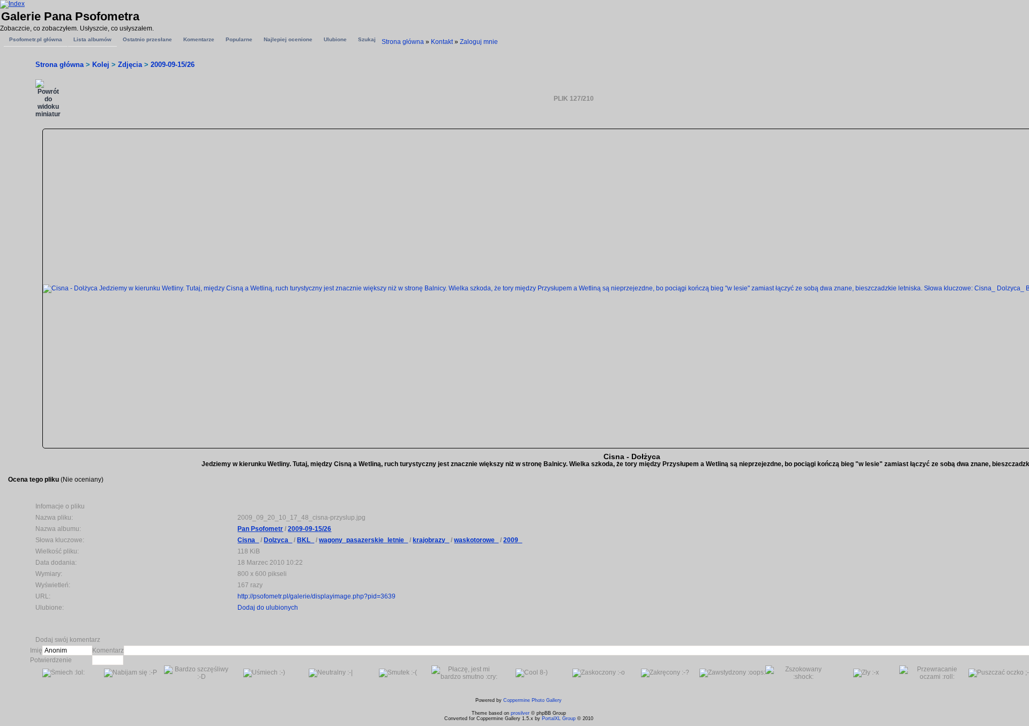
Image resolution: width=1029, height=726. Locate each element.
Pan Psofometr (260, 529)
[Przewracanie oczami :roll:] (932, 672)
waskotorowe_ (476, 540)
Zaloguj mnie (479, 42)
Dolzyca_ (278, 540)
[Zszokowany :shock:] (798, 672)
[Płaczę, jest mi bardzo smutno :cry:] (464, 672)
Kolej (100, 65)
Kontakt (442, 42)
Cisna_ (248, 540)
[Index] (12, 4)
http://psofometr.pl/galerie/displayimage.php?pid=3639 (316, 596)
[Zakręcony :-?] (665, 673)
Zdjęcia (130, 65)
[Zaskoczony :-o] (598, 673)
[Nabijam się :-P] (130, 673)
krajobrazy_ (431, 540)
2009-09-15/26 (173, 65)
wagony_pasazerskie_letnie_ (363, 540)
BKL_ (305, 540)
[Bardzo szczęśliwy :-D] (197, 672)
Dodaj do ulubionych (267, 607)
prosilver (520, 713)
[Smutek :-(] (398, 673)
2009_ (512, 540)
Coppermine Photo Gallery (532, 700)
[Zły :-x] (866, 673)
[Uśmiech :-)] (264, 673)
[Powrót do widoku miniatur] (48, 98)
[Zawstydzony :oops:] (732, 673)
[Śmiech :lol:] (63, 673)
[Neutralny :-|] (331, 673)
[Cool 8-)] (532, 673)
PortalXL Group (559, 718)
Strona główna (403, 42)
